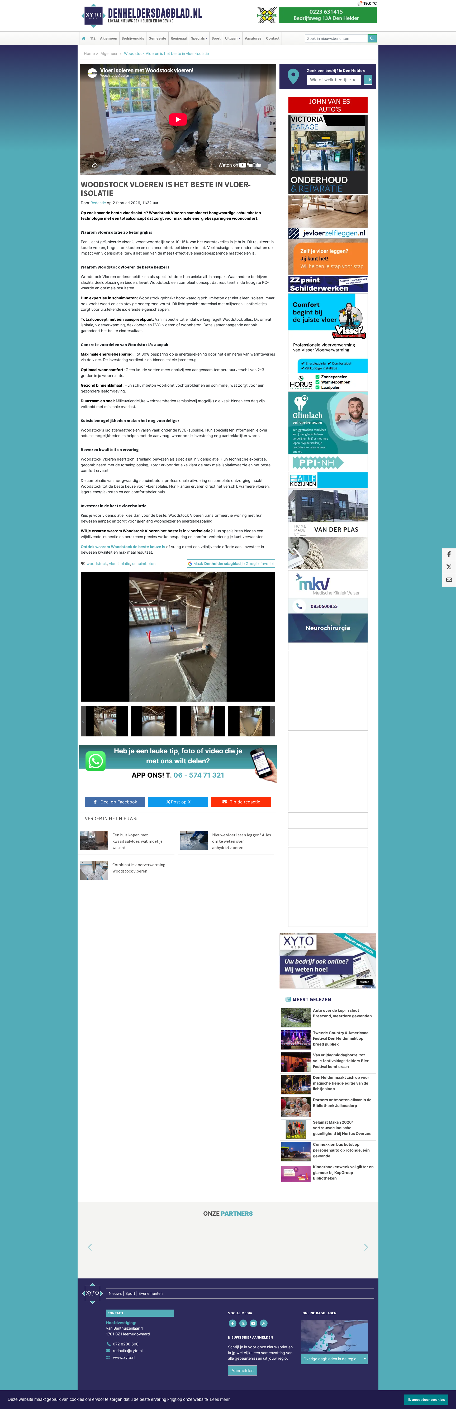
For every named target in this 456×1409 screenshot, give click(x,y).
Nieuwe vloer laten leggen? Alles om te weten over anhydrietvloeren (241, 841)
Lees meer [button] (220, 1399)
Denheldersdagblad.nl (155, 13)
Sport (216, 38)
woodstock (97, 563)
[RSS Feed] (264, 1323)
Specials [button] (198, 38)
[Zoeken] (372, 38)
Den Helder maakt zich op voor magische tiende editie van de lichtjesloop (341, 1083)
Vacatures (253, 38)
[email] (449, 580)
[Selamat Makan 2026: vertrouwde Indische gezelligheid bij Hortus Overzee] (296, 1129)
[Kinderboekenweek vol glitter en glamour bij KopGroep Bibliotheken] (296, 1174)
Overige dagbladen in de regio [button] (330, 1359)
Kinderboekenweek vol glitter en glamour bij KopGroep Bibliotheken (343, 1172)
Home (89, 53)
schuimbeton (143, 563)
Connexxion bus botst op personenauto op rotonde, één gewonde (341, 1150)
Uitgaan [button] (231, 38)
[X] (243, 1323)
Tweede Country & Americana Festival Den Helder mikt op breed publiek (340, 1038)
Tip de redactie (245, 801)
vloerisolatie (119, 563)
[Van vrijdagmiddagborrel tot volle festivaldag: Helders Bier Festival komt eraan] (296, 1062)
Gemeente (157, 38)
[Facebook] (233, 1323)
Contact (272, 38)
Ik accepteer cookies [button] (426, 1399)
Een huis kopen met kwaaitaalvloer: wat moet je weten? (137, 841)
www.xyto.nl (124, 1357)
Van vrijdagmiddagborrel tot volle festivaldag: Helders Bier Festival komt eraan (341, 1060)
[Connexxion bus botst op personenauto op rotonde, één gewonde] (296, 1152)
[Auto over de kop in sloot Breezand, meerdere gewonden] (296, 1018)
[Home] (83, 38)
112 (93, 38)
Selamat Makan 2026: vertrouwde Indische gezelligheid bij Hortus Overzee (342, 1128)
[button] (83, 721)
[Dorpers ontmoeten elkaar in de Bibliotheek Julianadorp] (296, 1107)
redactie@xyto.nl (127, 1351)
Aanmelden (242, 1370)
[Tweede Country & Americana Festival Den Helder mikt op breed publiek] (296, 1040)
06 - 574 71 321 (198, 775)
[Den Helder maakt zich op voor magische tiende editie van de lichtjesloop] (296, 1085)
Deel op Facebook (119, 801)
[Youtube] (254, 1323)
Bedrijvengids (133, 38)
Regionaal (179, 38)
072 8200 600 (126, 1344)
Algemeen (108, 38)
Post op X (181, 801)
